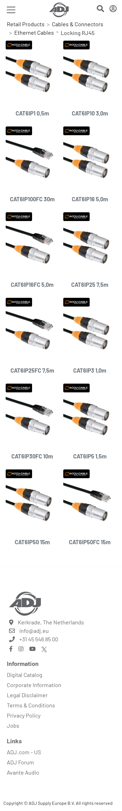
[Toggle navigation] (11, 10)
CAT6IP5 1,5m (90, 456)
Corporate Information (34, 684)
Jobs (13, 725)
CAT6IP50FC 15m (90, 542)
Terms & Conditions (31, 705)
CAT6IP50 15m (32, 542)
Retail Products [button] (26, 24)
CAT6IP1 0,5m (32, 113)
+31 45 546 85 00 (38, 639)
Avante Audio (23, 772)
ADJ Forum (20, 762)
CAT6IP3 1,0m (89, 370)
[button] (100, 9)
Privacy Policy (24, 715)
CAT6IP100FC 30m (32, 199)
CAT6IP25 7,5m (89, 284)
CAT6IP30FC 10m (32, 456)
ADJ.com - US (24, 752)
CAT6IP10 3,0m (90, 113)
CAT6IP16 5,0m (90, 199)
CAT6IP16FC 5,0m (32, 284)
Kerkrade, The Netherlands (51, 622)
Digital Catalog (24, 674)
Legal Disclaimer (27, 695)
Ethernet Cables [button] (34, 32)
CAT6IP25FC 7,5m (32, 370)
